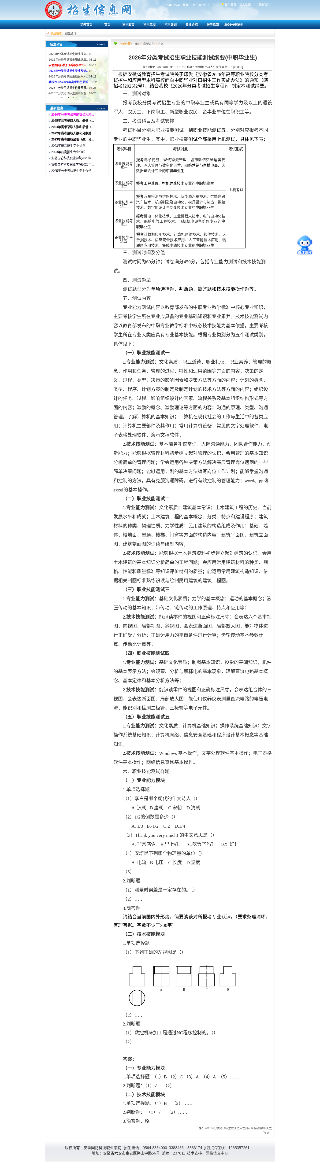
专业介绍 (192, 24)
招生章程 (149, 24)
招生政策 (128, 24)
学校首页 (86, 24)
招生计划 (170, 24)
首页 (107, 24)
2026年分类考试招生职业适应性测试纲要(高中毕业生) (238, 1128)
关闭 (266, 1133)
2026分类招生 (233, 24)
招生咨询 (70, 33)
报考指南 (213, 24)
